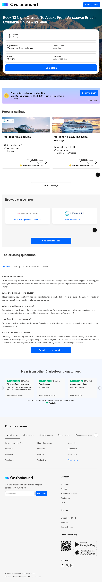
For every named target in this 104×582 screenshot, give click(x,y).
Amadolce (72, 454)
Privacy (8, 577)
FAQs (63, 503)
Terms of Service (19, 577)
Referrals (64, 522)
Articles (64, 489)
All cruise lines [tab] (28, 435)
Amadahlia (72, 449)
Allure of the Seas (44, 443)
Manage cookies (34, 577)
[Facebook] (62, 565)
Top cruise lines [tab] (64, 435)
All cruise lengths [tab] (46, 435)
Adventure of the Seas (14, 443)
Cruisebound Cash (68, 518)
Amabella (72, 443)
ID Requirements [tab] (31, 266)
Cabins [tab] (45, 266)
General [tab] (7, 266)
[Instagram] (67, 565)
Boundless (65, 484)
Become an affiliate (69, 493)
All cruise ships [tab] (12, 435)
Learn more (93, 100)
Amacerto (41, 449)
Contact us (65, 498)
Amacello (9, 449)
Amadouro (9, 460)
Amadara (40, 454)
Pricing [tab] (17, 266)
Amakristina (41, 460)
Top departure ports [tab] (83, 435)
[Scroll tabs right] (96, 435)
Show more (73, 460)
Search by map (67, 527)
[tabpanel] (51, 309)
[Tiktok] (71, 565)
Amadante (9, 454)
